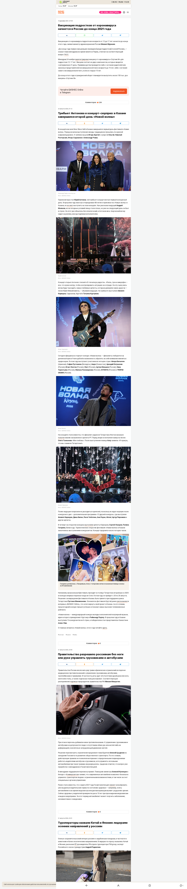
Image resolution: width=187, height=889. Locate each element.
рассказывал (122, 601)
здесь (104, 628)
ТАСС (66, 55)
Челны (60, 6)
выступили (89, 525)
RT (76, 844)
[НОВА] (109, 12)
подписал (74, 682)
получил (61, 438)
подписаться (118, 91)
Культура (61, 634)
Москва (70, 6)
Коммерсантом (72, 774)
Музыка (68, 634)
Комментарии (93, 102)
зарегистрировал (82, 59)
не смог (70, 205)
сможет (112, 785)
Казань (75, 634)
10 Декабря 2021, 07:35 (65, 21)
